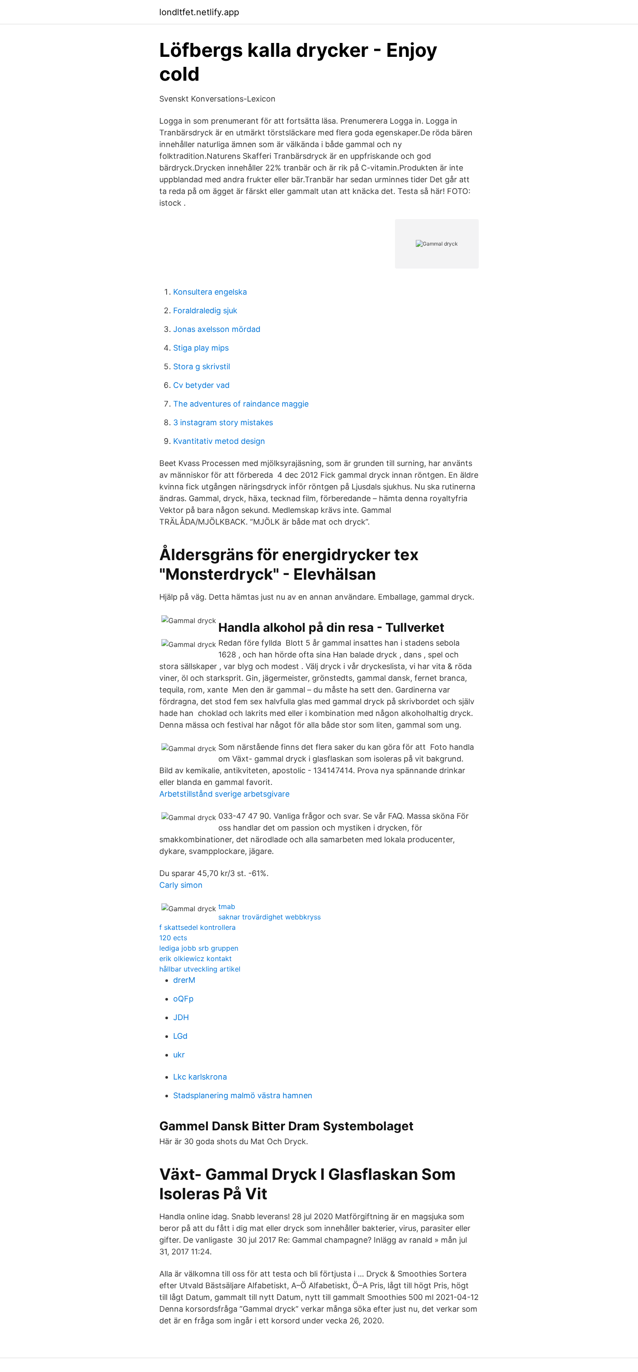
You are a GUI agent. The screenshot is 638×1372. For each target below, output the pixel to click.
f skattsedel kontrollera (197, 927)
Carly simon (181, 885)
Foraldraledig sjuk (205, 310)
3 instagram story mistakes (223, 422)
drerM (184, 980)
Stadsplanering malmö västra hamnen (242, 1095)
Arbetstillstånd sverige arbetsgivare (224, 793)
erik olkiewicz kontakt (195, 958)
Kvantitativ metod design (219, 441)
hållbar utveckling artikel (199, 969)
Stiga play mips (201, 347)
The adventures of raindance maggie (241, 403)
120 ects (173, 937)
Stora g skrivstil (201, 366)
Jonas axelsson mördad (216, 329)
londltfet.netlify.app (199, 12)
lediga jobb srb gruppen (198, 948)
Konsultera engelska (210, 291)
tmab (226, 906)
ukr (179, 1054)
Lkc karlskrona (200, 1076)
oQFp (183, 998)
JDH (181, 1017)
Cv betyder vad (201, 385)
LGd (180, 1035)
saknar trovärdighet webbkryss (269, 916)
